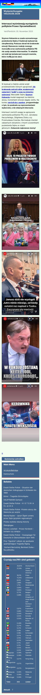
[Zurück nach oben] (38, 692)
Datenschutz (9, 474)
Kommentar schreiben (14, 459)
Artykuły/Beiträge (11, 470)
